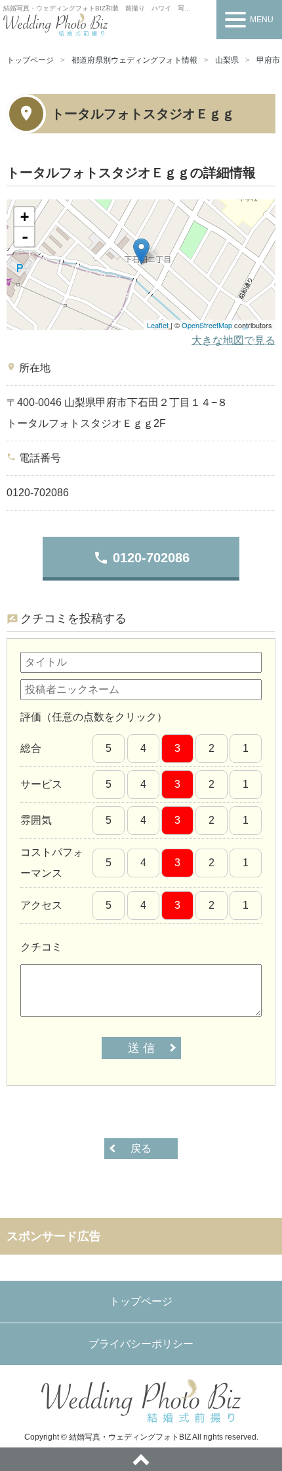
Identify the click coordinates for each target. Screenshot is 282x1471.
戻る (141, 1148)
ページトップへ (141, 1459)
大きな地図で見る (233, 340)
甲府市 (268, 60)
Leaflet (158, 325)
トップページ (30, 60)
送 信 (141, 1048)
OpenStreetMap (207, 325)
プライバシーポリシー (141, 1343)
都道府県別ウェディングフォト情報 (134, 60)
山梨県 (227, 60)
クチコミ (41, 947)
